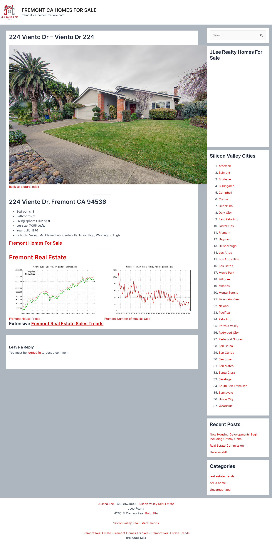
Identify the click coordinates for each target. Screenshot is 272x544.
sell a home (218, 483)
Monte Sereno (228, 292)
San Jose (225, 359)
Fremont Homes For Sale (35, 243)
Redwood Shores (231, 339)
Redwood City (229, 332)
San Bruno (226, 346)
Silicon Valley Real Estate (156, 504)
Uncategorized (220, 489)
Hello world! (218, 452)
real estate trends (222, 476)
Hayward (225, 239)
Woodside (226, 406)
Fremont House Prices (24, 319)
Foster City (226, 226)
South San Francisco (233, 386)
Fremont (224, 232)
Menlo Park (226, 272)
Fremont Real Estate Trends (170, 533)
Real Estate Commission (227, 445)
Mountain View (229, 299)
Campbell (225, 192)
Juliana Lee (106, 504)
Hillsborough (227, 246)
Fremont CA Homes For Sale (59, 10)
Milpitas (224, 286)
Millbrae (224, 279)
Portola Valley (228, 326)
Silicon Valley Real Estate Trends (136, 523)
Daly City (225, 212)
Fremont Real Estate (37, 257)
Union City (226, 399)
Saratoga (225, 379)
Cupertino (226, 206)
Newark (224, 306)
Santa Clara (227, 372)
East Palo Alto (229, 219)
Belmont (224, 172)
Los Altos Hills (229, 259)
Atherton (225, 166)
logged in (34, 352)
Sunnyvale (226, 392)
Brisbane (225, 179)
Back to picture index (24, 186)
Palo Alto (225, 319)
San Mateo (226, 366)
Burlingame (226, 186)
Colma (223, 199)
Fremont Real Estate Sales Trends (67, 323)
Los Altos (225, 252)
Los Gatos (226, 266)
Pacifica (224, 312)
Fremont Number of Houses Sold (127, 319)
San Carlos (226, 352)
